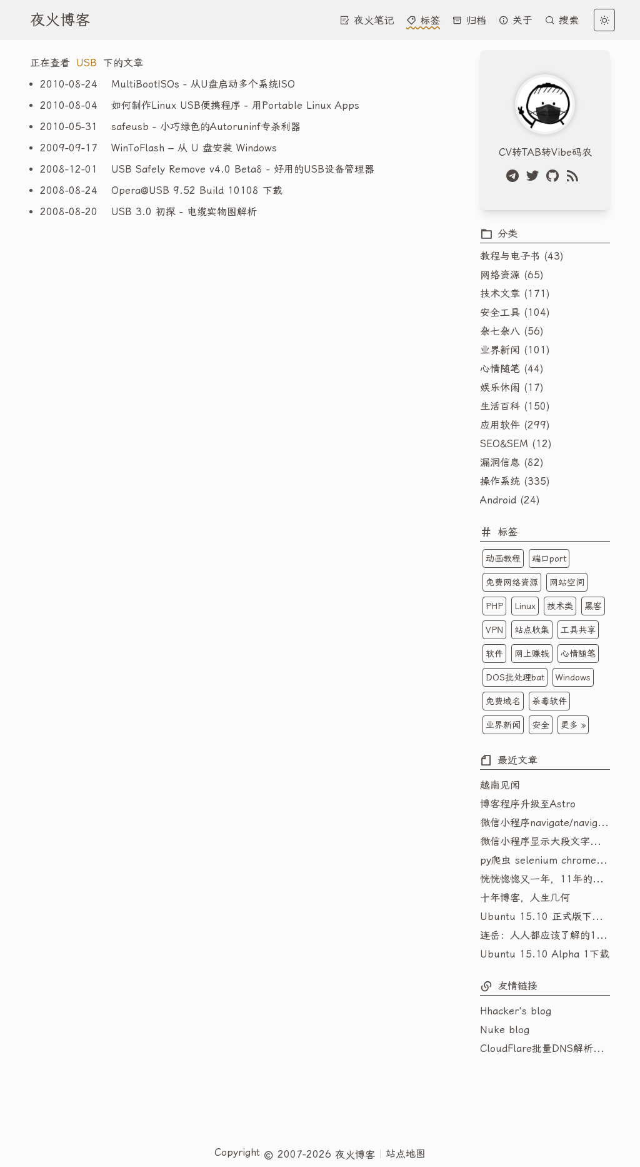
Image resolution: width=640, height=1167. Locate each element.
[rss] (575, 176)
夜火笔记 (372, 20)
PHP (494, 606)
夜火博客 (60, 20)
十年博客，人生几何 (525, 898)
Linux (525, 606)
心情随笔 (578, 654)
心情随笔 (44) (512, 369)
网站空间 (566, 582)
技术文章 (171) (515, 294)
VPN (494, 630)
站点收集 (531, 630)
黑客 (593, 606)
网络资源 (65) (512, 275)
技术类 (560, 606)
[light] (604, 20)
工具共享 (578, 630)
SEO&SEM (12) (516, 444)
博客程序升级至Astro (528, 804)
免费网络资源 (512, 582)
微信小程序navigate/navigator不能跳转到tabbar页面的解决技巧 (545, 823)
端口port (549, 558)
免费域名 (503, 701)
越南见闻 (500, 785)
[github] (555, 176)
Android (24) (510, 500)
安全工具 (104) (515, 312)
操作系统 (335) (515, 481)
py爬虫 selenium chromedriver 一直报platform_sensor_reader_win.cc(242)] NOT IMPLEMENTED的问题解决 (545, 860)
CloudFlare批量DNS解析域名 (545, 1048)
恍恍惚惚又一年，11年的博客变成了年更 (545, 879)
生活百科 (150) (515, 406)
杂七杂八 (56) (512, 331)
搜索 (567, 20)
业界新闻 (503, 725)
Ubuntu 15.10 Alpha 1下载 (544, 954)
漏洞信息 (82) (512, 462)
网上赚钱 (531, 654)
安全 (540, 725)
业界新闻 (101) (515, 350)
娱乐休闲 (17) (512, 387)
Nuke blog (504, 1030)
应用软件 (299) (515, 425)
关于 (520, 20)
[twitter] (535, 176)
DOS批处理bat (515, 677)
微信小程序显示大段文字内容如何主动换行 (545, 841)
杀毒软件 (549, 701)
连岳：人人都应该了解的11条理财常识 (545, 935)
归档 (474, 20)
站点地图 (406, 1153)
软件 (494, 654)
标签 (428, 20)
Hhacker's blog (515, 1011)
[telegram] (515, 176)
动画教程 (503, 558)
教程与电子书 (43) (522, 256)
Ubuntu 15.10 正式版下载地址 (545, 916)
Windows (573, 677)
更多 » (573, 725)
